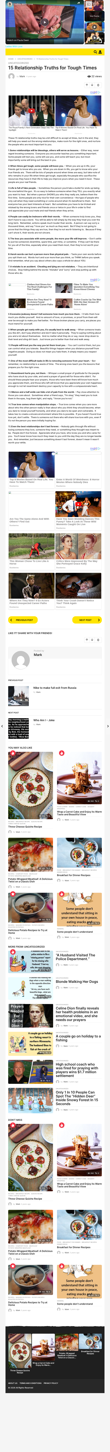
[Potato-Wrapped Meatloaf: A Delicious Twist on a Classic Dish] (30, 854)
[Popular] (13, 894)
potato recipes (38, 925)
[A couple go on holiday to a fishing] (30, 1044)
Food (59, 870)
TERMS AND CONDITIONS (30, 1383)
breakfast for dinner (71, 870)
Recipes (11, 821)
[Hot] (13, 753)
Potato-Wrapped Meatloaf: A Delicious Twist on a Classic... (67, 1355)
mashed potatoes (23, 925)
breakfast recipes (89, 870)
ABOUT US (12, 1383)
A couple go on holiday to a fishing (78, 1038)
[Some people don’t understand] (79, 909)
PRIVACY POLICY (51, 1383)
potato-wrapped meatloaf (19, 876)
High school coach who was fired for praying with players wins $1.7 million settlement (77, 1070)
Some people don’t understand (75, 931)
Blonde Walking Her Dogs (77, 981)
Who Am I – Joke (44, 720)
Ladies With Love (23, 4)
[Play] (94, 27)
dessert (91, 806)
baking (71, 806)
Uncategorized (18, 63)
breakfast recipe (23, 821)
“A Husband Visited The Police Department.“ (75, 957)
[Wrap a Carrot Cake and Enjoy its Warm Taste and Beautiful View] (79, 778)
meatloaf (33, 874)
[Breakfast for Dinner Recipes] (79, 853)
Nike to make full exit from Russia (54, 687)
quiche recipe (37, 821)
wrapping (61, 809)
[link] (9, 4)
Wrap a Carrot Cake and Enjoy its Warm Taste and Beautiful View (79, 813)
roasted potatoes (16, 927)
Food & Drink (62, 806)
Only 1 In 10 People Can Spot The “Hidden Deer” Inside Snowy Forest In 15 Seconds (77, 1098)
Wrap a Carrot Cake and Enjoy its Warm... (43, 1364)
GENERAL (60, 929)
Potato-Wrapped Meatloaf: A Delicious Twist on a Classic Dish (30, 880)
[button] (95, 52)
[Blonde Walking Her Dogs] (30, 988)
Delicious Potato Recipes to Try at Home (27, 931)
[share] (78, 2)
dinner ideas (62, 872)
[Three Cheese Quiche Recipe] (30, 785)
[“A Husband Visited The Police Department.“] (30, 962)
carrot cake (81, 806)
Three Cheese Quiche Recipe (25, 826)
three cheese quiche (16, 823)
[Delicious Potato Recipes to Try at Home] (30, 908)
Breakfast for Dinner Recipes (73, 875)
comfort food (22, 874)
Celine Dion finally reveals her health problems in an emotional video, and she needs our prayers (77, 1014)
